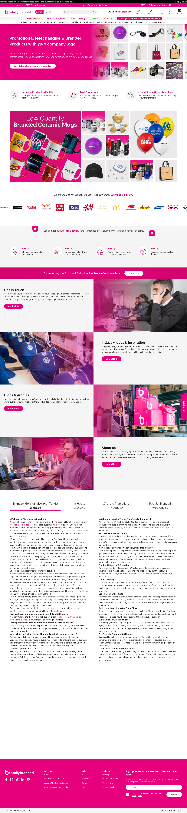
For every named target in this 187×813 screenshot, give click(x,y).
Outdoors (62, 22)
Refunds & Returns (110, 779)
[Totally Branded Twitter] (17, 779)
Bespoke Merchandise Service (56, 783)
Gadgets (88, 22)
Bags (36, 22)
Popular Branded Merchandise (160, 505)
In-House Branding (79, 505)
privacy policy (137, 796)
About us (85, 775)
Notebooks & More (105, 22)
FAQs (84, 787)
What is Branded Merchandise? (56, 787)
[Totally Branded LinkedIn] (22, 779)
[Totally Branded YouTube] (28, 779)
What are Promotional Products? (116, 505)
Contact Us (13, 307)
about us (166, 539)
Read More (13, 409)
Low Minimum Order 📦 (55, 19)
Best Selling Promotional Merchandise (33, 66)
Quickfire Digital (174, 810)
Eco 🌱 (96, 19)
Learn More (111, 359)
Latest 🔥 (108, 19)
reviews (56, 525)
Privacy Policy (108, 783)
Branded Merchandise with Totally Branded (35, 505)
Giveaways (139, 22)
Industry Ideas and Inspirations (56, 779)
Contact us (134, 273)
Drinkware (48, 22)
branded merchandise (19, 525)
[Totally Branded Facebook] (6, 779)
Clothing (75, 22)
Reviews (85, 783)
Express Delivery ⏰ (79, 19)
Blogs (46, 775)
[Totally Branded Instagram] (11, 779)
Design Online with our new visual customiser (140, 19)
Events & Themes (157, 22)
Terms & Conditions (110, 787)
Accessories (124, 22)
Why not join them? (122, 195)
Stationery (24, 22)
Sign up (174, 794)
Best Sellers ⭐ (33, 19)
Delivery (105, 775)
